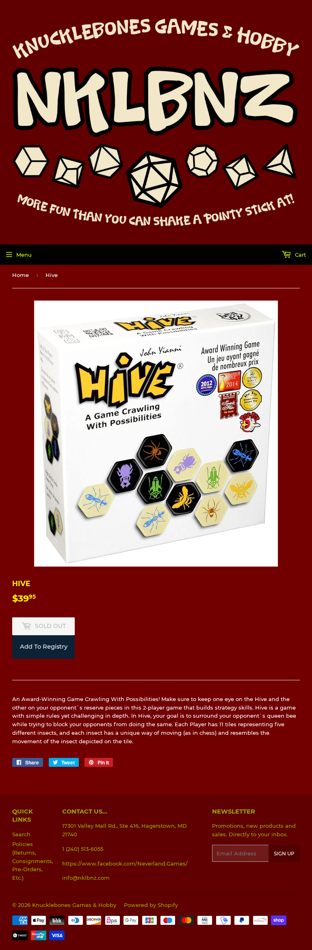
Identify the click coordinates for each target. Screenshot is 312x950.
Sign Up (284, 853)
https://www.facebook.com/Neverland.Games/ (125, 863)
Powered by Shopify (151, 905)
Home (20, 275)
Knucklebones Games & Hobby (74, 905)
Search (21, 834)
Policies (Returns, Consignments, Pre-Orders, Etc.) (32, 861)
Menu (24, 254)
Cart (299, 254)
